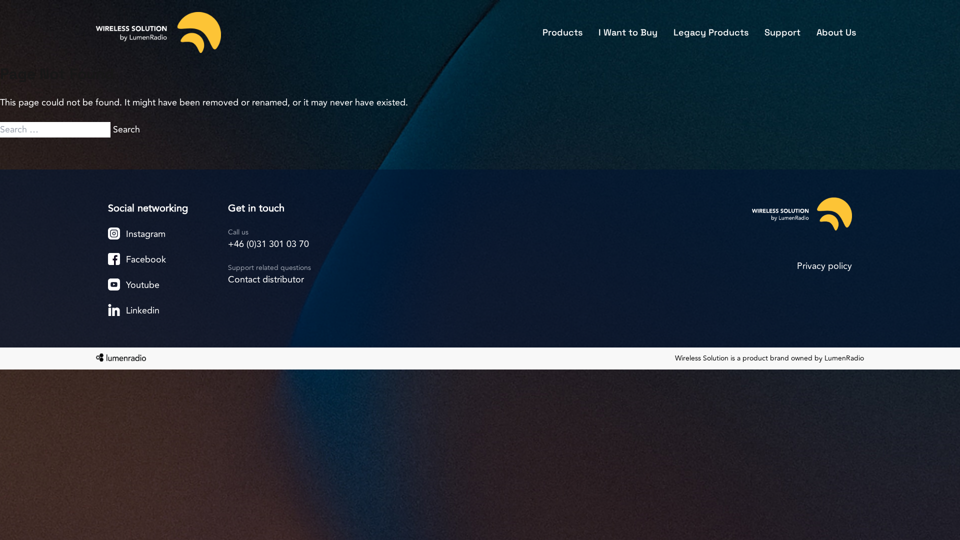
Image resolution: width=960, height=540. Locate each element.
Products (562, 32)
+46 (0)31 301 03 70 (268, 244)
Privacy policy (824, 266)
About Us (836, 32)
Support (782, 32)
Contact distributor (266, 279)
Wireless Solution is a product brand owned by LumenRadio (769, 359)
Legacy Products (711, 32)
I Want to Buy (628, 32)
